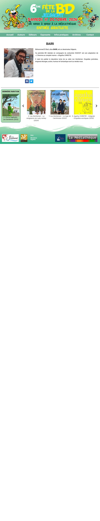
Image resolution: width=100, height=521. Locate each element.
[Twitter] (31, 81)
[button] (77, 35)
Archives (76, 35)
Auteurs (21, 35)
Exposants (45, 35)
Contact (90, 35)
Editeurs (33, 35)
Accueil (9, 35)
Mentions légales (33, 138)
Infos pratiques (61, 35)
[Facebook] (27, 81)
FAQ (31, 135)
